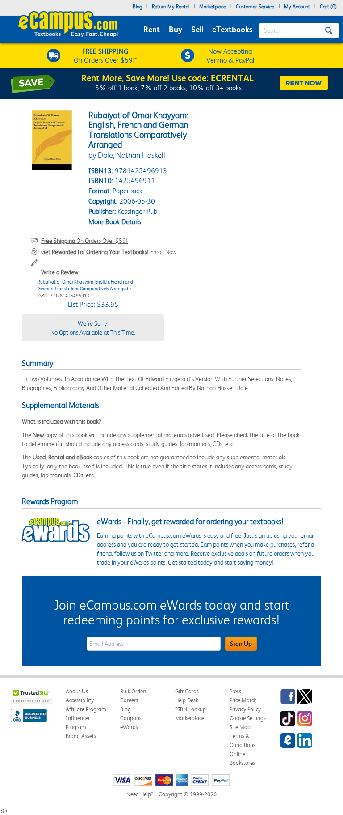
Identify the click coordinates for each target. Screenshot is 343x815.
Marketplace (212, 7)
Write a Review (59, 272)
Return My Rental (170, 7)
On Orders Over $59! (84, 240)
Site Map (240, 727)
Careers (129, 700)
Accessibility (80, 700)
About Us (77, 691)
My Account (297, 7)
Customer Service (255, 7)
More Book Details (114, 221)
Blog (137, 7)
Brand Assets (81, 736)
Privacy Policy (245, 709)
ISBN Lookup (190, 709)
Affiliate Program (86, 709)
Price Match (243, 700)
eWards (129, 727)
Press (235, 691)
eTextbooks (232, 29)
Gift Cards (187, 691)
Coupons (131, 718)
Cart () (328, 7)
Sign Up (241, 643)
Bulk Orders (133, 691)
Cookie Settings (248, 718)
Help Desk (186, 700)
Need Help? (139, 794)
